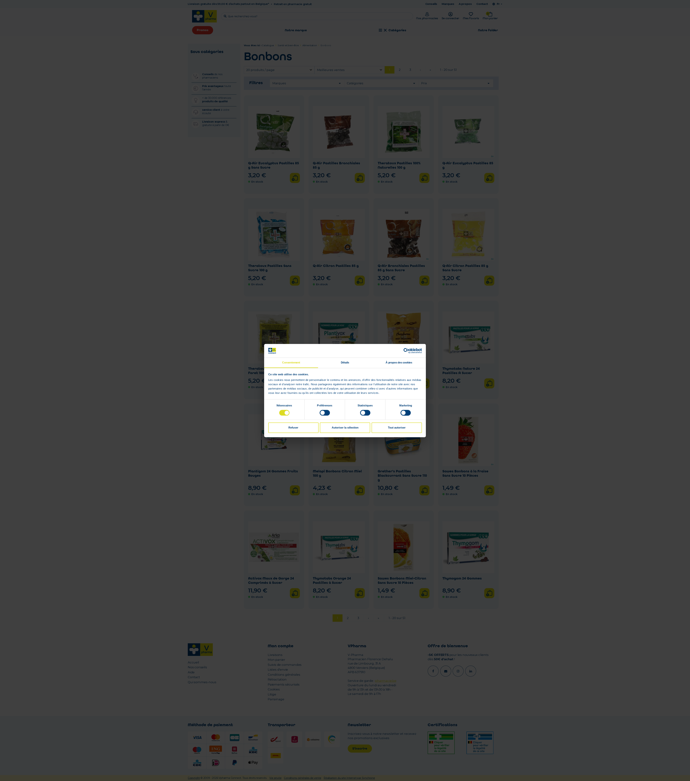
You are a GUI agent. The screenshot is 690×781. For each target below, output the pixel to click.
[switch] (325, 413)
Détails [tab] (345, 362)
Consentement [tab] (291, 362)
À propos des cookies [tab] (399, 362)
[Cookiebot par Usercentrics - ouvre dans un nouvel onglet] (406, 350)
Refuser (293, 427)
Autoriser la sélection (345, 427)
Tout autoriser (397, 427)
